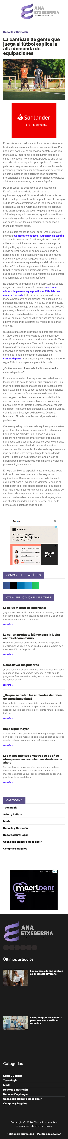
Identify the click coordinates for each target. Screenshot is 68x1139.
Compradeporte (12, 358)
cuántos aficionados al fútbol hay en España (38, 235)
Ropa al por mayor (16, 728)
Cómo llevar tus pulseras (21, 665)
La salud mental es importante (24, 607)
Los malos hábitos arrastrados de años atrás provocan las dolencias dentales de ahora (32, 759)
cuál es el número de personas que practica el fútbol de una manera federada (31, 291)
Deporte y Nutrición (15, 32)
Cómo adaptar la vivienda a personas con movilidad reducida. (46, 1020)
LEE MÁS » (8, 624)
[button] (4, 11)
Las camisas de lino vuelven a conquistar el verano (46, 972)
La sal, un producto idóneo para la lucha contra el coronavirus (31, 636)
